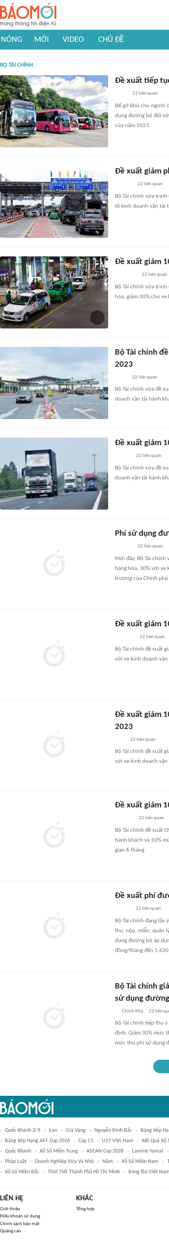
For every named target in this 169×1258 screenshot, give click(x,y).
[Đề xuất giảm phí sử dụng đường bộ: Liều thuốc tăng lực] (54, 202)
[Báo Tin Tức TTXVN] (121, 94)
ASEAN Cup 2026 (105, 1151)
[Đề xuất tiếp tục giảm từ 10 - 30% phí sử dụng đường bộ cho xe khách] (54, 111)
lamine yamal (147, 1151)
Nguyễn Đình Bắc (113, 1130)
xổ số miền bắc (22, 1172)
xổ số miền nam (140, 1161)
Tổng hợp (85, 1209)
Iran (53, 1130)
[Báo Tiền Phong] (123, 547)
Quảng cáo (10, 1231)
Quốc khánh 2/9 (22, 1130)
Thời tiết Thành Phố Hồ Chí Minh (84, 1172)
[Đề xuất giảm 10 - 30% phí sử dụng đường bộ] (54, 474)
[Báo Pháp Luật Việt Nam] (122, 909)
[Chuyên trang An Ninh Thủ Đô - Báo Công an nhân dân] (120, 740)
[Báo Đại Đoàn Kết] (124, 637)
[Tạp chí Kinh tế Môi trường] (121, 377)
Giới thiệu (10, 1209)
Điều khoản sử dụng (20, 1216)
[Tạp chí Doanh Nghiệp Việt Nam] (123, 456)
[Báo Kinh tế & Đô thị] (123, 184)
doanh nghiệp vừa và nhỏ (64, 1161)
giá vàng (76, 1130)
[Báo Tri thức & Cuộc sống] (126, 275)
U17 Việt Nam (117, 1141)
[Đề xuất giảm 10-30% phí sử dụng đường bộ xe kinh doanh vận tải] (54, 292)
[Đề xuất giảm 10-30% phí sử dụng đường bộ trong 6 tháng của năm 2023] (54, 745)
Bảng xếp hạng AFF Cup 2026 (37, 1141)
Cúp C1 (85, 1141)
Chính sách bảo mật (20, 1224)
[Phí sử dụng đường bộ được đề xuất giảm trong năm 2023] (54, 564)
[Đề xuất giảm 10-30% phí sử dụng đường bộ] (54, 655)
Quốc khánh (18, 1151)
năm (107, 1161)
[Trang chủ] (28, 15)
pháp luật (16, 1161)
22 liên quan (145, 93)
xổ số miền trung (59, 1151)
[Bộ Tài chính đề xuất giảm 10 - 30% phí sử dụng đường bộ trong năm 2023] (54, 383)
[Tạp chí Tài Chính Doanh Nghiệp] (124, 818)
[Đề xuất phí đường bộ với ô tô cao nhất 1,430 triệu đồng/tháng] (54, 926)
